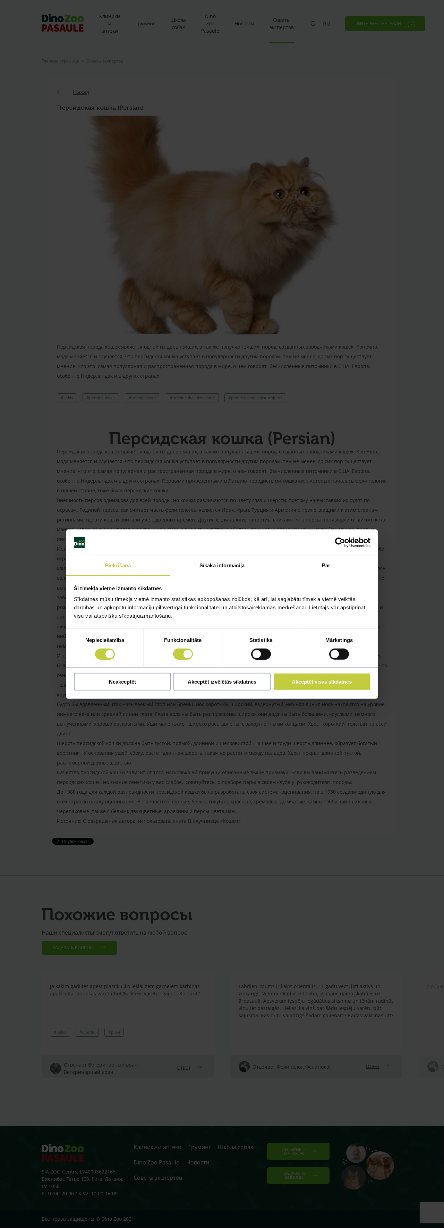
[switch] (183, 653)
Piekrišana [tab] (118, 565)
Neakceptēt (122, 682)
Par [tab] (326, 565)
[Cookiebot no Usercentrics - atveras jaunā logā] (340, 542)
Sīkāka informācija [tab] (222, 565)
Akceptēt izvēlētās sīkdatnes (222, 682)
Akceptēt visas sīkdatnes (322, 682)
